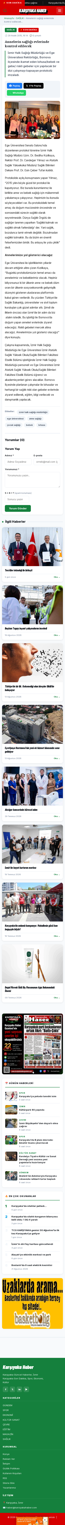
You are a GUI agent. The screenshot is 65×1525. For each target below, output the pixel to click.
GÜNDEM (7, 1405)
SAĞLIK (20, 18)
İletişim (6, 1463)
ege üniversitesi (15, 418)
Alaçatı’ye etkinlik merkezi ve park (31, 1254)
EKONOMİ (8, 1415)
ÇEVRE (6, 1424)
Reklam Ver (9, 1459)
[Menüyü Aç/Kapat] (59, 10)
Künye (6, 1454)
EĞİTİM (6, 1429)
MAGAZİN (8, 1434)
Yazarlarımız (9, 1487)
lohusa (41, 425)
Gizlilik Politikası (11, 1468)
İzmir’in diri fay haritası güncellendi (32, 1244)
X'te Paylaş (35, 85)
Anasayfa (9, 18)
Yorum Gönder (18, 508)
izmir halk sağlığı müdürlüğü (33, 412)
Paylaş (16, 85)
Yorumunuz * (12, 469)
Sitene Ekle (9, 1483)
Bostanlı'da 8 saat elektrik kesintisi (31, 1265)
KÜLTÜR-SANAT (11, 1419)
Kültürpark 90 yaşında (31, 1110)
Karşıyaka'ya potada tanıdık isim (37, 1096)
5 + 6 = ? (18, 493)
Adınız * (9, 455)
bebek (29, 425)
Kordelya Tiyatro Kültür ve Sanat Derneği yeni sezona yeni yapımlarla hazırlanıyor (37, 1159)
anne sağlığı (35, 418)
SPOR (6, 1410)
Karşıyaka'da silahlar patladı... (29, 1206)
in (19, 1389)
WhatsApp (18, 93)
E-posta (38, 455)
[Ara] (5, 10)
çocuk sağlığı (13, 425)
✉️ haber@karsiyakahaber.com (20, 1507)
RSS (5, 1478)
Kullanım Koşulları (12, 1473)
